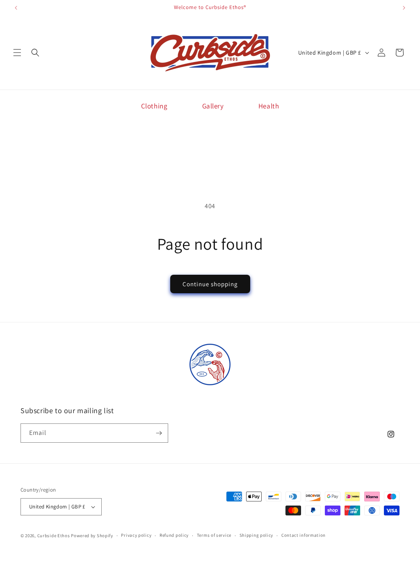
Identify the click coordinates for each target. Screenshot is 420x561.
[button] (17, 53)
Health (268, 105)
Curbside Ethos (53, 535)
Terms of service (214, 535)
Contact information (303, 535)
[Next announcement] (404, 8)
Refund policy (174, 535)
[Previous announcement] (16, 8)
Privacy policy (136, 535)
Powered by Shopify (92, 535)
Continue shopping (210, 284)
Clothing (154, 105)
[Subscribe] (159, 433)
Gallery (213, 105)
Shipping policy (257, 535)
